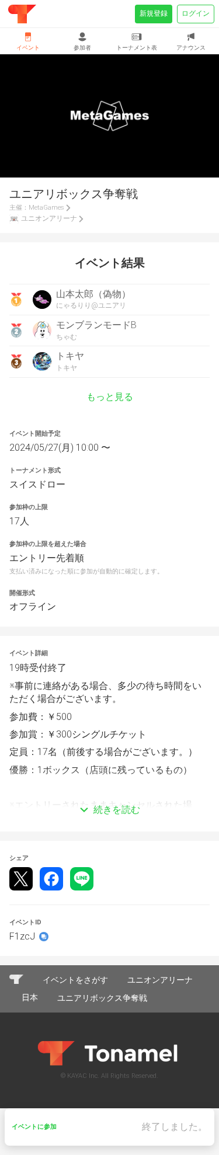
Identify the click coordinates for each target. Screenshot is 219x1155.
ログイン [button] (196, 13)
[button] (109, 792)
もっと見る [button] (109, 397)
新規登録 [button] (154, 13)
